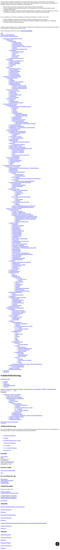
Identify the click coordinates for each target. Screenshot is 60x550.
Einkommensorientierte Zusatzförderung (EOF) (26, 216)
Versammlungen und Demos (18, 119)
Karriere (8, 67)
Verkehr (14, 173)
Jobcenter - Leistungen (17, 211)
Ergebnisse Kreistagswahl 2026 (19, 88)
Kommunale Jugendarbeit (18, 245)
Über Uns (17, 283)
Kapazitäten (18, 194)
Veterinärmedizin (13, 169)
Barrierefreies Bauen (17, 305)
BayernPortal (12, 64)
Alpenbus (17, 336)
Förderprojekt (15, 240)
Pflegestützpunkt (16, 276)
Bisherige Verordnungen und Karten (20, 155)
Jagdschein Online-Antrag (21, 115)
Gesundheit (12, 260)
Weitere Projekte (22, 356)
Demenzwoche (15, 298)
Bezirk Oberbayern (19, 289)
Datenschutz (6, 370)
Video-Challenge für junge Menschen (8, 515)
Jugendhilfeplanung (16, 236)
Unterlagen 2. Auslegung (18, 152)
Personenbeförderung (20, 175)
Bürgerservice (9, 40)
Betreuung (14, 275)
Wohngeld (17, 220)
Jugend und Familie (13, 223)
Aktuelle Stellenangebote (15, 68)
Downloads (18, 285)
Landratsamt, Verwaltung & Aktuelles (12, 76)
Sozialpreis (14, 304)
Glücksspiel (15, 111)
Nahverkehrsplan (22, 347)
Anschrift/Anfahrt (5, 483)
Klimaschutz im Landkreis (18, 310)
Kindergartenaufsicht (17, 233)
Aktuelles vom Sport (17, 317)
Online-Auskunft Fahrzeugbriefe (19, 49)
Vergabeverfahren (13, 93)
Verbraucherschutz (13, 170)
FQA (13, 274)
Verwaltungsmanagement (12, 89)
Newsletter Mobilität (23, 344)
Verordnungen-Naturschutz (18, 144)
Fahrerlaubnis (15, 179)
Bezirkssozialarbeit (16, 229)
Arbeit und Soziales (13, 209)
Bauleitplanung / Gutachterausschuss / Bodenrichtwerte (22, 127)
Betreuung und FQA (14, 272)
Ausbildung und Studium (6, 542)
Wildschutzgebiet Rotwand (15, 145)
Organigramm (12, 92)
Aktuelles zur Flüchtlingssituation (20, 190)
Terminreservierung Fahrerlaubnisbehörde (25, 181)
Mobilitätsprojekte (19, 352)
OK (2, 33)
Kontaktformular (10, 461)
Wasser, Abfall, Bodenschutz (13, 157)
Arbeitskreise (12, 296)
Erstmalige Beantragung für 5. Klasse (23, 326)
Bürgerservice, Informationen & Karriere (13, 38)
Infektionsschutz (16, 263)
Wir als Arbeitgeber (13, 70)
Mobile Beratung (16, 249)
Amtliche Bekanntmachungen (16, 102)
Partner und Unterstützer (18, 138)
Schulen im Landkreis (14, 368)
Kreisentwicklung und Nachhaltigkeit (15, 308)
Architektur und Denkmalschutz (16, 126)
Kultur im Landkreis (14, 97)
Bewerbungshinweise (14, 74)
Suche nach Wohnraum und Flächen (20, 202)
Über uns (17, 357)
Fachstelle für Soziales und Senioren (17, 297)
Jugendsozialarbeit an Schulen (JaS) (20, 241)
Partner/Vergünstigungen (18, 51)
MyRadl (17, 340)
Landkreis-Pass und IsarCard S (16, 58)
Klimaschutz (12, 309)
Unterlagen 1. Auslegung (18, 151)
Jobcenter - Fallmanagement (18, 212)
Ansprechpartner (19, 199)
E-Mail (2, 461)
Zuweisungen (18, 191)
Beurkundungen (16, 228)
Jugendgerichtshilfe (16, 234)
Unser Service (18, 277)
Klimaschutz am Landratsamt (19, 311)
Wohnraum (17, 204)
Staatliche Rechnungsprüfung (19, 185)
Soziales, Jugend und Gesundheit (14, 208)
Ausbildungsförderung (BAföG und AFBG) (25, 219)
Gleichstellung (12, 96)
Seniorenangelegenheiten (18, 302)
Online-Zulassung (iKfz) (18, 45)
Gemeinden (12, 80)
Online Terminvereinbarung (7, 480)
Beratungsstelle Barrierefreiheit (22, 291)
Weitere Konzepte (22, 351)
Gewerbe (14, 110)
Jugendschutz (15, 237)
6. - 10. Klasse (18, 327)
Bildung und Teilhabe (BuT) (21, 221)
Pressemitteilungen (13, 101)
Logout (11, 66)
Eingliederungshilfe (16, 232)
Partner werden (15, 55)
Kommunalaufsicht (16, 183)
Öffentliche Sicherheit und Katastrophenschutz (20, 106)
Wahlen (14, 187)
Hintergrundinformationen (18, 149)
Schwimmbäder (16, 268)
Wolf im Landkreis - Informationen (17, 147)
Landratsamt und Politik (11, 77)
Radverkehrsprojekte (23, 355)
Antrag (14, 54)
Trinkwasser (15, 267)
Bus (16, 338)
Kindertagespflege (16, 242)
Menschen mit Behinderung (15, 292)
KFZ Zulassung (16, 177)
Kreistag (11, 79)
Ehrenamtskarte (13, 50)
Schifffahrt (11, 162)
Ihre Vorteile (15, 57)
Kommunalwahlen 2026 (15, 84)
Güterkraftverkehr (19, 174)
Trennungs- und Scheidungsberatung (20, 253)
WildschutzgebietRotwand (21, 114)
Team (19, 361)
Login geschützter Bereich (15, 94)
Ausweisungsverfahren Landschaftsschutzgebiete (20, 148)
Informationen (9, 59)
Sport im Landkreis (13, 315)
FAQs (13, 153)
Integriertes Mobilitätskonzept (25, 348)
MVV (16, 332)
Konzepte (17, 345)
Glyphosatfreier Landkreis (15, 136)
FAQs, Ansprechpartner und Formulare (21, 196)
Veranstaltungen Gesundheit (18, 264)
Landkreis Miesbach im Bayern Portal (9, 493)
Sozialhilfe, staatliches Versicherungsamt (21, 213)
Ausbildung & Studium (14, 71)
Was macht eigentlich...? (15, 75)
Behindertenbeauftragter (17, 294)
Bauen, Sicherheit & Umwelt (10, 104)
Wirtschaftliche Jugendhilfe (18, 258)
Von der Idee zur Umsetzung (24, 360)
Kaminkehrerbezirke (17, 117)
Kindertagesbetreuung (17, 259)
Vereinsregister (15, 319)
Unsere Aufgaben (19, 281)
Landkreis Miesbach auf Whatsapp (9, 498)
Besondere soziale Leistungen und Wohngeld (22, 215)
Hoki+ (16, 335)
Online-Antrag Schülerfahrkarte (8, 470)
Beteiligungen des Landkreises (16, 81)
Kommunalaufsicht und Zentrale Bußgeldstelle (20, 182)
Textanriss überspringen (6, 509)
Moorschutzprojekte (14, 139)
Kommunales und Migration (12, 166)
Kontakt (20, 280)
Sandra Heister (4, 456)
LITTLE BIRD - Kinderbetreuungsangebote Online (24, 247)
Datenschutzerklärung (26, 30)
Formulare (14, 47)
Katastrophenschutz (16, 118)
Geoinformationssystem (14, 128)
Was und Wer (15, 53)
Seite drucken (15, 421)
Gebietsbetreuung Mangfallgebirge (17, 132)
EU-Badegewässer (16, 266)
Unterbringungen (19, 192)
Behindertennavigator (14, 306)
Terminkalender (16, 318)
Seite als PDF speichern (6, 421)
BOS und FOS (18, 330)
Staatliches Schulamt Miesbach (16, 365)
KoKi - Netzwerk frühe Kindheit (19, 238)
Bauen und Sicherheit (11, 105)
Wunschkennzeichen (17, 43)
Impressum (6, 372)
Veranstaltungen (16, 134)
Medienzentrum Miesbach (15, 369)
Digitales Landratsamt (14, 62)
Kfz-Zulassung (12, 41)
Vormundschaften (16, 257)
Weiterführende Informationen (22, 288)
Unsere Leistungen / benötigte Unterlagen (22, 46)
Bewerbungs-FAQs (13, 72)
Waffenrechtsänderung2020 (21, 122)
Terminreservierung (16, 42)
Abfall (10, 164)
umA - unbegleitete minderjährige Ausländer (22, 254)
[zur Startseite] (7, 34)
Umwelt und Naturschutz (12, 130)
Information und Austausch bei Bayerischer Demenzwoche (13, 506)
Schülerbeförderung (16, 322)
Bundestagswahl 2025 (14, 83)
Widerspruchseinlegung (14, 63)
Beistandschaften (16, 226)
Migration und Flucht (14, 189)
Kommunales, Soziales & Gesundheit (12, 165)
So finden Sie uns (22, 279)
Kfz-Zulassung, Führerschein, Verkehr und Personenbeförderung (27, 364)
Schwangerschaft (13, 270)
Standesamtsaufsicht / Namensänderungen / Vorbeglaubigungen (24, 168)
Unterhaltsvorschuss (17, 255)
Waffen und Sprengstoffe (18, 121)
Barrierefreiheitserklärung (9, 385)
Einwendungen (15, 156)
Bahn (16, 339)
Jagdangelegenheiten (17, 113)
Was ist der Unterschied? (24, 349)
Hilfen (16, 195)
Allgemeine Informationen (21, 323)
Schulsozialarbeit (16, 251)
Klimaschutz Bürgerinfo (17, 313)
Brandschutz (15, 108)
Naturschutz (12, 143)
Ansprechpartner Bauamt (15, 124)
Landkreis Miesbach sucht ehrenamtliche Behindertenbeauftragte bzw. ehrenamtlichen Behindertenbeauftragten (24, 523)
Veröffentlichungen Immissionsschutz (21, 141)
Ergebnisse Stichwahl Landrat (19, 85)
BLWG (14, 293)
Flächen (17, 203)
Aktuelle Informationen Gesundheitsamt (21, 262)
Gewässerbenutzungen (14, 161)
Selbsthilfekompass (16, 301)
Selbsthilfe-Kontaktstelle (18, 300)
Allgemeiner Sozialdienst (18, 225)
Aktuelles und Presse (11, 98)
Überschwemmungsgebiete (15, 160)
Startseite (6, 381)
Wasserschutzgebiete (14, 158)
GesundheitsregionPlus (14, 271)
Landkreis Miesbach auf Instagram (9, 496)
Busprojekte (21, 353)
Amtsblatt (11, 100)
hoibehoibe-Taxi (19, 334)
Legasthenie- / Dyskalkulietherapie (20, 246)
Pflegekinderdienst (16, 250)
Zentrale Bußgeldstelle (17, 186)
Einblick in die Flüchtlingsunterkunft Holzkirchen (23, 206)
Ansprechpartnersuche (14, 91)
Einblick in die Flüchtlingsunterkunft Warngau (23, 207)
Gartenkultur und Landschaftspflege (17, 131)
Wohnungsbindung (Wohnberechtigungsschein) (26, 217)
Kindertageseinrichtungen (18, 230)
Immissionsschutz (13, 140)
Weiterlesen (3, 512)
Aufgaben (20, 359)
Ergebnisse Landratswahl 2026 (19, 87)
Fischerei (14, 109)
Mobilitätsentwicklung (17, 342)
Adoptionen (15, 224)
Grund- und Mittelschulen (18, 366)
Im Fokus (17, 343)
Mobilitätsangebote (16, 331)
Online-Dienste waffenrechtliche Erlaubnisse (25, 123)
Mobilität (11, 321)
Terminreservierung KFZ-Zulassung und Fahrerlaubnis (28, 178)
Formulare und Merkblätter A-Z (16, 60)
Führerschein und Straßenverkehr (17, 172)
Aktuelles (14, 135)
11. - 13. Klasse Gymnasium (21, 328)
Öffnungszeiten (4, 479)
